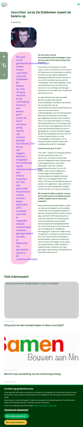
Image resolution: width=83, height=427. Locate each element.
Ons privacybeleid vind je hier (45, 406)
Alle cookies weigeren (15, 422)
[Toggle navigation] (78, 5)
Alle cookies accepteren (16, 416)
